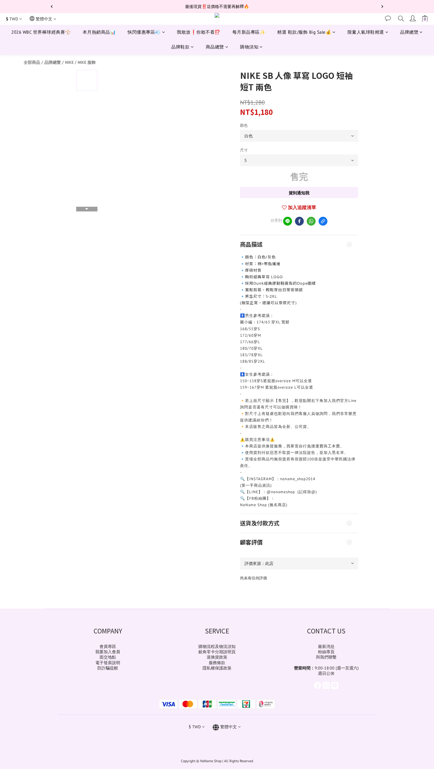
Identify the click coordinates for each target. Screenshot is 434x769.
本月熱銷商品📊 (99, 32)
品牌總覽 (409, 32)
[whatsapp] (311, 221)
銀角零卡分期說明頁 (217, 651)
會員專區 (107, 646)
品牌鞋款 (180, 47)
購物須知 (249, 47)
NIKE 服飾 (87, 62)
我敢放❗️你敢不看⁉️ (199, 32)
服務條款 (217, 662)
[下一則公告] (382, 6)
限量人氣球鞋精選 (365, 32)
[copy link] (323, 221)
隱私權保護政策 (217, 668)
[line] (287, 221)
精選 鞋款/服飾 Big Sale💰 (304, 32)
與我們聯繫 (326, 657)
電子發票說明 (107, 662)
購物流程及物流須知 (217, 646)
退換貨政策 (217, 657)
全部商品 (32, 62)
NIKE (69, 62)
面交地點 (107, 657)
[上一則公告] (51, 6)
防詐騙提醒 (107, 668)
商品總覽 (215, 47)
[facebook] (299, 221)
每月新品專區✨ (249, 32)
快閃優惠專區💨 (144, 32)
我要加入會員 (107, 651)
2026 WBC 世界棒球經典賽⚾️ (41, 32)
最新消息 (326, 646)
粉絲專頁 (326, 651)
